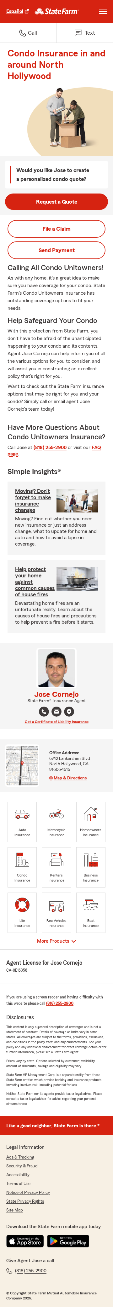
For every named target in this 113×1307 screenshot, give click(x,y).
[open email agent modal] (56, 712)
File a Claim (56, 229)
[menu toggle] (102, 11)
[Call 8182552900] (44, 712)
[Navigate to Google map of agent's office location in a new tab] (69, 712)
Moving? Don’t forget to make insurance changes (33, 500)
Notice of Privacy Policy (28, 1192)
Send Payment (57, 250)
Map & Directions (70, 778)
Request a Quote (56, 202)
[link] (57, 11)
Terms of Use (18, 1184)
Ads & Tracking (20, 1157)
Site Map (14, 1210)
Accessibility (18, 1175)
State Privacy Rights (25, 1201)
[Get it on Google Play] (68, 1241)
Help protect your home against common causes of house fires (35, 581)
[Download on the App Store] (25, 1241)
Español (14, 11)
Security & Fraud (22, 1166)
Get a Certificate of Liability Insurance (57, 722)
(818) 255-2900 (50, 447)
